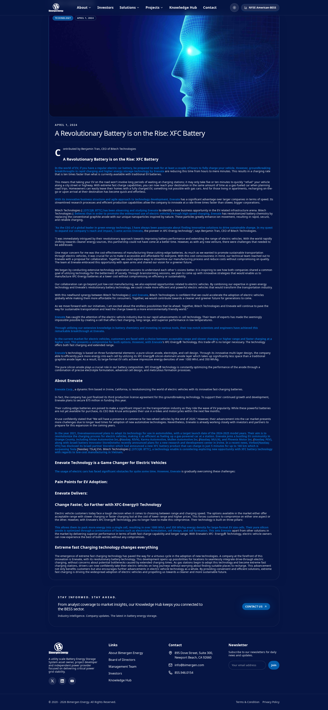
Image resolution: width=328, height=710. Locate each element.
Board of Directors (122, 660)
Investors (105, 7)
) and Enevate (139, 295)
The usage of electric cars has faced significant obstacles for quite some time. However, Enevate (118, 471)
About (82, 7)
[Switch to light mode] (234, 7)
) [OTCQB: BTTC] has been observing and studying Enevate (120, 210)
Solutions (128, 7)
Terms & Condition (247, 702)
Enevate (60, 317)
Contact (210, 7)
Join (273, 665)
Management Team (122, 666)
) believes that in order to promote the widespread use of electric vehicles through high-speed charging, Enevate (147, 213)
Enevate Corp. (64, 389)
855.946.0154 (184, 673)
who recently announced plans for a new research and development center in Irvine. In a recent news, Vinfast (186, 442)
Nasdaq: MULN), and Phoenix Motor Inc (226, 439)
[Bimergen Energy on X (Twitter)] (52, 681)
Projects (152, 7)
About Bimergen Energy (126, 653)
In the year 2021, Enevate (71, 433)
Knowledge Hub (183, 7)
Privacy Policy (271, 702)
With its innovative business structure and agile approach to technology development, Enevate (117, 199)
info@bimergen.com (189, 665)
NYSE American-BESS (262, 7)
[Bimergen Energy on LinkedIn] (62, 681)
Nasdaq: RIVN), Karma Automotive (143, 439)
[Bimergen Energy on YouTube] (72, 681)
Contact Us (254, 606)
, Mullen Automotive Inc (182, 439)
